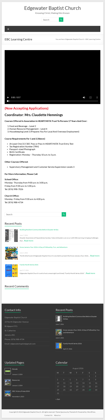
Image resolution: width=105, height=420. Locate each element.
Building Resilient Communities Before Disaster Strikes (39, 230)
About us (57, 415)
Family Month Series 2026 (29, 265)
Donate (15, 369)
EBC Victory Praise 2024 (21, 391)
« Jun (58, 399)
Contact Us (48, 415)
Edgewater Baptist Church (52, 8)
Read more (28, 240)
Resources (16, 380)
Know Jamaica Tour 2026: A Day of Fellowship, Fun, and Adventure (43, 247)
